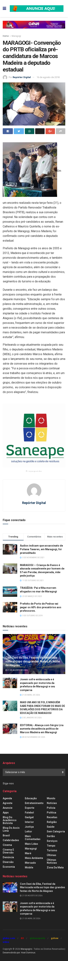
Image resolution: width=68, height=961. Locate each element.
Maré (28, 853)
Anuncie (7, 807)
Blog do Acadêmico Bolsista (10, 820)
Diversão (8, 862)
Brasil (6, 835)
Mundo (51, 798)
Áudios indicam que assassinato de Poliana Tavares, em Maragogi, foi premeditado (41, 549)
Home (6, 36)
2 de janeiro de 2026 (32, 718)
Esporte (29, 807)
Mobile (29, 867)
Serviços (52, 840)
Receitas (52, 817)
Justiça (29, 826)
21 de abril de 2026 (31, 695)
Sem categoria (56, 831)
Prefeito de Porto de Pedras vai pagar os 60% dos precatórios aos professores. (40, 607)
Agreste (7, 803)
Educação (31, 798)
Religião (52, 822)
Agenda (7, 798)
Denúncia (8, 857)
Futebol (29, 812)
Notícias (52, 803)
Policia (51, 807)
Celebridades (11, 840)
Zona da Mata (55, 867)
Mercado (30, 862)
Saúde (50, 826)
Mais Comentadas (32, 838)
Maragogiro (26, 949)
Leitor (28, 831)
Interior (29, 822)
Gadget (29, 817)
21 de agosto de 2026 (17, 670)
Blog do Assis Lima (11, 829)
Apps (6, 812)
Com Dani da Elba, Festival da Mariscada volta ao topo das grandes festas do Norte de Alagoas (32, 661)
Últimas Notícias (52, 861)
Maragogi (16, 36)
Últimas (51, 855)
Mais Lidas (31, 843)
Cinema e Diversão (8, 851)
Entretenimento (34, 803)
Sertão (51, 836)
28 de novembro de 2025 (33, 737)
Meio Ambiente (34, 858)
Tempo (51, 845)
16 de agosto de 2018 (48, 77)
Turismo (52, 850)
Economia (9, 866)
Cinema (7, 844)
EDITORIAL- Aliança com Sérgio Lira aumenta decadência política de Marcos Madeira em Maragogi (41, 729)
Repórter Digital (22, 77)
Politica (51, 812)
